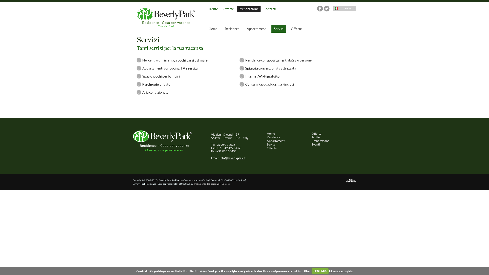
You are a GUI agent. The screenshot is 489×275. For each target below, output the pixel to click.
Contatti (269, 9)
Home (213, 29)
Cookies (226, 183)
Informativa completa (341, 271)
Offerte (228, 9)
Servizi (278, 29)
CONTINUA (320, 271)
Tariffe (213, 9)
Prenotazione (249, 9)
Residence (232, 29)
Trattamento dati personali (207, 183)
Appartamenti (256, 29)
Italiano (342, 9)
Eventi (316, 144)
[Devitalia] (351, 181)
